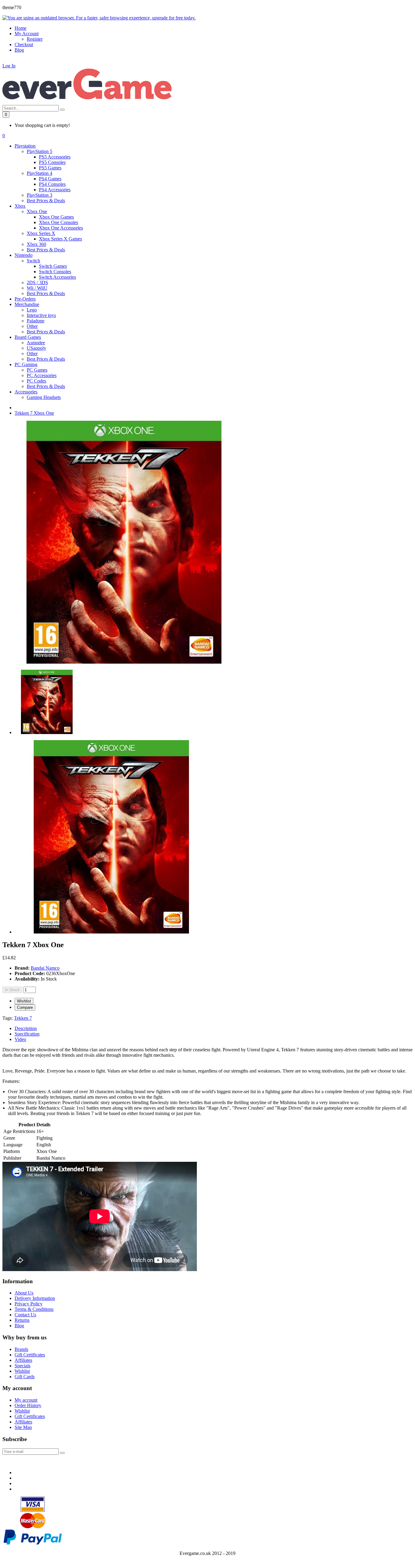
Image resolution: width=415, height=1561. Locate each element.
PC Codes (36, 380)
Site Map (23, 1427)
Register (35, 39)
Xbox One (37, 211)
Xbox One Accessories (61, 227)
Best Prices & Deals (46, 200)
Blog (19, 1325)
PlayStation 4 (39, 173)
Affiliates (23, 1360)
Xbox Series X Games (60, 238)
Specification (27, 1033)
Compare (25, 1007)
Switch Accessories (57, 277)
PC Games (37, 369)
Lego (32, 309)
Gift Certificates (30, 1354)
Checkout (24, 44)
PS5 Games (50, 167)
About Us (24, 1292)
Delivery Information (35, 1298)
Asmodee (36, 342)
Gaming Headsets (44, 397)
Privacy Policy (29, 1303)
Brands (21, 1349)
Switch (33, 260)
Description (26, 1028)
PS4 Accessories (54, 189)
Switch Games (53, 266)
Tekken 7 (23, 1018)
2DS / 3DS (37, 282)
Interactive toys (41, 315)
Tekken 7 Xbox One (34, 413)
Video (20, 1039)
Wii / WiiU (37, 288)
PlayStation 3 (39, 195)
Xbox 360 (36, 244)
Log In (8, 65)
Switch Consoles (55, 271)
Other (32, 326)
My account (26, 1400)
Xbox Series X (41, 233)
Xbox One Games (56, 216)
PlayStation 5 (39, 151)
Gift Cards (25, 1376)
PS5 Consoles (52, 162)
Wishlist (24, 1001)
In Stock (12, 990)
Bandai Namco (45, 968)
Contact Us (25, 1314)
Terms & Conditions (34, 1309)
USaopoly (36, 348)
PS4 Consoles (52, 184)
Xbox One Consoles (58, 222)
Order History (28, 1405)
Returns (22, 1320)
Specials (22, 1365)
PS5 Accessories (54, 156)
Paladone (35, 320)
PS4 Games (50, 178)
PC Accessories (42, 375)
